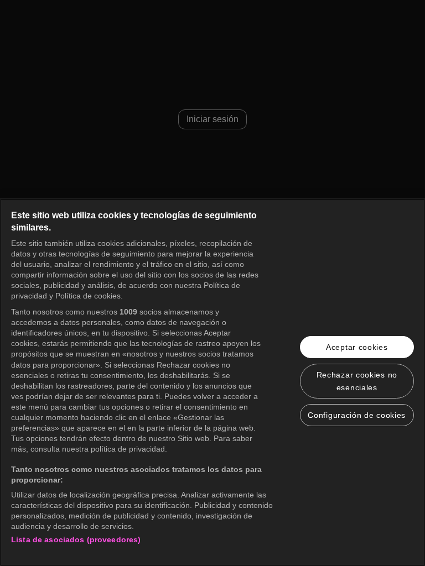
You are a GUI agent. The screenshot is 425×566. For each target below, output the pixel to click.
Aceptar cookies (357, 347)
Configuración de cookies (357, 415)
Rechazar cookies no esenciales (357, 380)
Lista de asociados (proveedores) (76, 539)
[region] (212, 382)
